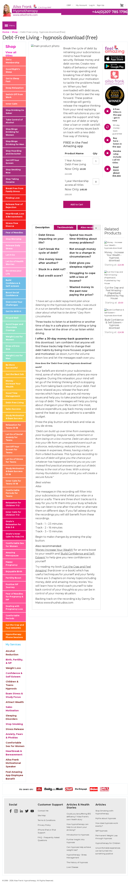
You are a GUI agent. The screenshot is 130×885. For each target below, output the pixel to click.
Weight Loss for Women (14, 338)
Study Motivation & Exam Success (15, 417)
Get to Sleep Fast (12, 80)
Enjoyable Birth (14, 571)
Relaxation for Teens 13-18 (13, 426)
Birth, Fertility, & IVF (14, 661)
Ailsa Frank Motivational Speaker (13, 763)
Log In (92, 5)
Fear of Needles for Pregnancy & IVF (14, 597)
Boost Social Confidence (12, 294)
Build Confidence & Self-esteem (13, 283)
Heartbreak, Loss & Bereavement (15, 215)
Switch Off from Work (14, 96)
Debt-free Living (15, 402)
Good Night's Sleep (13, 70)
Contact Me (43, 810)
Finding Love (13, 198)
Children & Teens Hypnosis (12, 685)
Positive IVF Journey (12, 586)
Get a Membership (12, 61)
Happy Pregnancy (11, 563)
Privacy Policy (44, 825)
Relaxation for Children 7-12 (13, 504)
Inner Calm (11, 104)
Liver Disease (72, 867)
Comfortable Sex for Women (15, 544)
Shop (15, 32)
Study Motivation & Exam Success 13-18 (15, 471)
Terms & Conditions (46, 820)
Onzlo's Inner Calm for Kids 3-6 (15, 535)
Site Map (42, 815)
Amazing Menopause (12, 554)
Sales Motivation (12, 709)
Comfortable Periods (13, 617)
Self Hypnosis (101, 830)
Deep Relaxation (15, 88)
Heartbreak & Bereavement (14, 753)
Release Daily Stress (13, 247)
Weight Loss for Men (14, 357)
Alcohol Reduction (12, 653)
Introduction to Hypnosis (78, 834)
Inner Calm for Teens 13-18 (13, 482)
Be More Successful (12, 366)
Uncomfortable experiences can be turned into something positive (107, 851)
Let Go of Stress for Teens (14, 460)
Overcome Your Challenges (14, 303)
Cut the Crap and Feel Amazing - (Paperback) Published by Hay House (114, 293)
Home (5, 32)
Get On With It (13, 311)
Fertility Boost (13, 578)
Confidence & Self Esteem (14, 675)
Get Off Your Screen (12, 161)
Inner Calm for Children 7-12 (13, 513)
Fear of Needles (14, 232)
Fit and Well (12, 318)
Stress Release (15, 729)
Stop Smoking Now (13, 171)
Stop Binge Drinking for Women (12, 132)
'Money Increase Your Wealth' (54, 549)
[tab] (42, 227)
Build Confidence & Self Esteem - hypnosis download (114, 324)
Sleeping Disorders (11, 717)
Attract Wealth (15, 702)
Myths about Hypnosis (105, 818)
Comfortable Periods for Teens (13, 493)
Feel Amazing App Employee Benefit (14, 775)
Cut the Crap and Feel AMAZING (15, 626)
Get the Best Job (15, 374)
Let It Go (10, 255)
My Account (81, 5)
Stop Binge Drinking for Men (15, 143)
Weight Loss (13, 668)
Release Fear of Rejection (14, 205)
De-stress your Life (14, 272)
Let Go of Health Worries (14, 263)
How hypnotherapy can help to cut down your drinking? (77, 827)
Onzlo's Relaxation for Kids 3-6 (13, 524)
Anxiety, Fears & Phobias (14, 736)
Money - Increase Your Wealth (13, 384)
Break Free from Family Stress (14, 190)
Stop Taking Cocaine (12, 180)
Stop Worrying (13, 239)
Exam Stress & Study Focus (14, 695)
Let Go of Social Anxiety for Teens (14, 437)
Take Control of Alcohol (14, 121)
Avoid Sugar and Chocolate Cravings (14, 327)
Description (42, 227)
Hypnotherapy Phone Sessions (14, 636)
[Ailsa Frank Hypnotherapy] (31, 10)
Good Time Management (13, 394)
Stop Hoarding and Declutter (13, 152)
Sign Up (100, 5)
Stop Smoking (14, 724)
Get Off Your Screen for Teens (12, 449)
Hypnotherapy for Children (107, 843)
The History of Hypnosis (77, 862)
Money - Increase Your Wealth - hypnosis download (114, 256)
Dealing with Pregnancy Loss (14, 607)
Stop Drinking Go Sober (15, 111)
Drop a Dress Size (13, 347)
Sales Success (13, 409)
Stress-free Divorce (12, 224)
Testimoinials (65, 227)
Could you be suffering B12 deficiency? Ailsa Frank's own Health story (79, 816)
